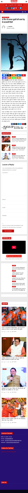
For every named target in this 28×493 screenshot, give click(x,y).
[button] (25, 11)
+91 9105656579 (9, 438)
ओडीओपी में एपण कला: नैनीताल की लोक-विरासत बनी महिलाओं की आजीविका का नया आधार (18, 157)
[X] (9, 75)
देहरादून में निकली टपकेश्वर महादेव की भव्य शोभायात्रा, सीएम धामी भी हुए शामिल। (18, 285)
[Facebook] (4, 75)
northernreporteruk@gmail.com (13, 440)
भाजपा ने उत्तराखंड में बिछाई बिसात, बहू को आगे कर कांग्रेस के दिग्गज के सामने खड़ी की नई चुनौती (19, 140)
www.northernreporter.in (12, 442)
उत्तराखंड (4, 17)
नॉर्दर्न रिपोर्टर (10, 26)
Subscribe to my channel (14, 256)
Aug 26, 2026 (6, 422)
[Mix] (9, 78)
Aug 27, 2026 (15, 141)
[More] (18, 78)
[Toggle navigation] (22, 12)
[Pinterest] (23, 75)
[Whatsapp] (14, 78)
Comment (5, 172)
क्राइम (7, 17)
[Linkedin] (18, 75)
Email (4, 207)
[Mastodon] (4, 78)
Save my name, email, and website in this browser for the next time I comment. (12, 226)
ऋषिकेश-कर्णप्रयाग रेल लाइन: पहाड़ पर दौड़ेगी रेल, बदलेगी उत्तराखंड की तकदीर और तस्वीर (19, 149)
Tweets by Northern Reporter (8, 451)
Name (4, 199)
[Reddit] (14, 75)
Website (4, 215)
